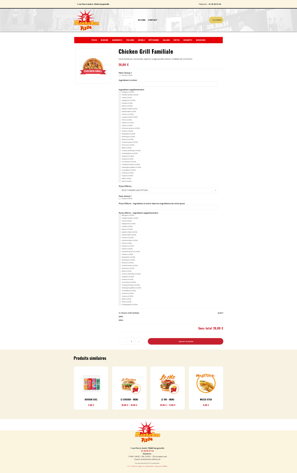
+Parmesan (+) (128, 137)
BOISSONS (200, 40)
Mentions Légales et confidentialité (142, 466)
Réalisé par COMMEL (161, 466)
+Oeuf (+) (127, 98)
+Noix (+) (126, 181)
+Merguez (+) (128, 92)
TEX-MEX (130, 40)
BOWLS (141, 40)
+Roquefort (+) (128, 134)
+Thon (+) (127, 120)
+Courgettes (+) (129, 170)
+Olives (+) (127, 125)
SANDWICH (117, 40)
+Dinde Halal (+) (129, 111)
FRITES (177, 40)
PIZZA (94, 40)
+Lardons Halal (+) (129, 117)
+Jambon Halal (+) (129, 109)
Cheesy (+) (127, 75)
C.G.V (128, 466)
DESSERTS (188, 40)
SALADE (166, 40)
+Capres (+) (127, 176)
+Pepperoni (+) (128, 100)
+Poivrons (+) (128, 145)
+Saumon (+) (128, 123)
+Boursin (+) (127, 139)
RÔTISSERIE (154, 40)
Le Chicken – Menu (129, 399)
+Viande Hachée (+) (130, 95)
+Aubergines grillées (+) (131, 167)
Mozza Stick (206, 399)
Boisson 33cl (91, 399)
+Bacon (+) (127, 106)
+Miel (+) (126, 178)
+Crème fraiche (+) (130, 142)
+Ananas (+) (127, 159)
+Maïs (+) (126, 148)
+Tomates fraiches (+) (131, 164)
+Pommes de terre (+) (131, 128)
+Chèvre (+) (127, 131)
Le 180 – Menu (167, 399)
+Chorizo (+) (128, 114)
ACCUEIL (142, 20)
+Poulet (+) (127, 103)
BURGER (105, 40)
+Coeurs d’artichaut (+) (131, 151)
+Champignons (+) (129, 153)
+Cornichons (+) (129, 162)
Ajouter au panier (186, 341)
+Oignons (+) (128, 156)
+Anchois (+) (128, 173)
